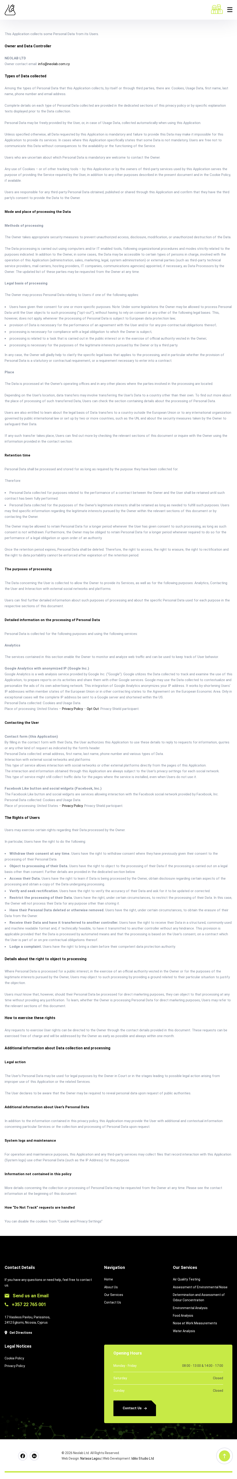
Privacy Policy (72, 709)
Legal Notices (18, 1346)
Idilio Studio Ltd (142, 1458)
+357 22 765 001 (28, 1304)
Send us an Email (30, 1295)
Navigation (114, 1267)
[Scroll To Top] (224, 1456)
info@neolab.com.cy (54, 64)
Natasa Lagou (90, 1458)
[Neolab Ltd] (10, 9)
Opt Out (93, 709)
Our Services (185, 1267)
